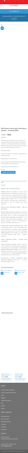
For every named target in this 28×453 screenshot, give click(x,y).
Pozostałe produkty (19, 16)
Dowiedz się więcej (6, 379)
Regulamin (3, 397)
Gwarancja (3, 427)
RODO (2, 395)
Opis (2, 182)
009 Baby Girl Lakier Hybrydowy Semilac (19, 375)
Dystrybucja (4, 429)
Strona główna (7, 16)
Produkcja (3, 424)
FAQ (2, 403)
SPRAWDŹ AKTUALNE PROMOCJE (9, 166)
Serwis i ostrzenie (5, 419)
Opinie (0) (3, 185)
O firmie (3, 405)
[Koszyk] (26, 6)
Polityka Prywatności (6, 400)
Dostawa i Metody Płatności (7, 390)
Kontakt (3, 408)
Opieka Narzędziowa (6, 421)
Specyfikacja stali (5, 416)
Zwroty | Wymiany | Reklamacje (8, 392)
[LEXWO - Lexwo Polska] (14, 6)
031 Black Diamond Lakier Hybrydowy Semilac (6, 375)
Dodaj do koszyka (8, 172)
